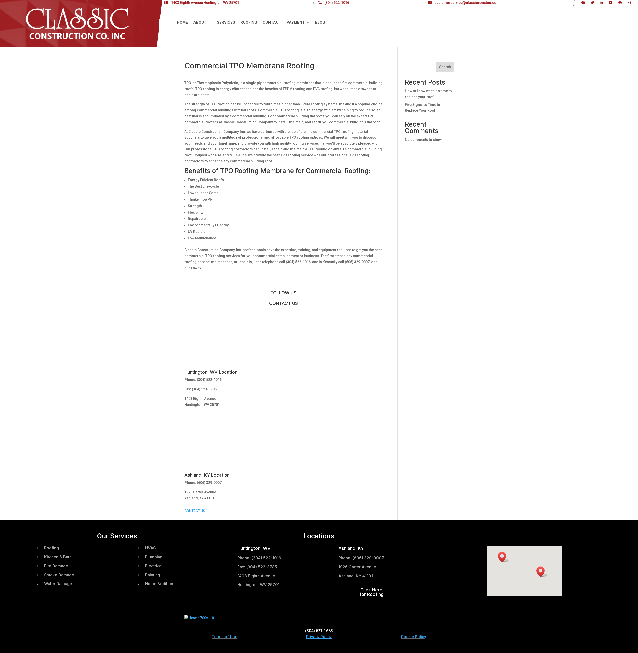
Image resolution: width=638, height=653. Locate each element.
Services (226, 23)
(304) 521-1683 (319, 630)
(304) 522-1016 (336, 3)
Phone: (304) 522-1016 (259, 557)
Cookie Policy (413, 636)
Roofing (248, 23)
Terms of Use (224, 636)
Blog (320, 23)
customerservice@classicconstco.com (467, 3)
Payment (296, 23)
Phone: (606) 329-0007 (361, 557)
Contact (272, 23)
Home (182, 23)
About (199, 23)
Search (445, 67)
